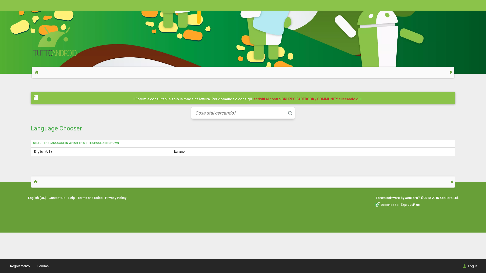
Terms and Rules (90, 198)
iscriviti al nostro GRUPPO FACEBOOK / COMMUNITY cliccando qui (307, 99)
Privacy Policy (115, 198)
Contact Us (57, 198)
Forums (43, 266)
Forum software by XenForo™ (417, 198)
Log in (472, 266)
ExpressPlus (410, 205)
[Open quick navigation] (451, 72)
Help (71, 198)
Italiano (179, 151)
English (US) (43, 151)
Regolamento (20, 266)
